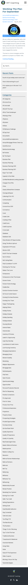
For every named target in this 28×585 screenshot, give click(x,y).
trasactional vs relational (10, 539)
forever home (7, 280)
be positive (6, 152)
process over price (8, 405)
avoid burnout (7, 146)
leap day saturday (8, 341)
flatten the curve (8, 270)
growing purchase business (10, 297)
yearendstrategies (8, 563)
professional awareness (9, 408)
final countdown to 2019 (10, 263)
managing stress (7, 354)
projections (6, 411)
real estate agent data (9, 442)
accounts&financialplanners (10, 15)
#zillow (5, 126)
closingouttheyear (8, 193)
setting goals (6, 505)
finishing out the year (9, 267)
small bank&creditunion (9, 509)
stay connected (7, 512)
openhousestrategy (8, 19)
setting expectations (8, 502)
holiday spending (7, 317)
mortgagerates (7, 368)
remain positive (7, 489)
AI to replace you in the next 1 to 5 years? (12, 86)
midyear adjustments (8, 364)
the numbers (6, 526)
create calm (6, 216)
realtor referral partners (10, 445)
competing (6, 203)
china (4, 186)
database (5, 233)
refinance (5, 475)
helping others (7, 307)
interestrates (6, 331)
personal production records (11, 388)
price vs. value (7, 401)
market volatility (7, 358)
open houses (6, 378)
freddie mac (6, 287)
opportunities (7, 384)
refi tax (5, 468)
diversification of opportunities (11, 240)
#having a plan (7, 115)
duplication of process (9, 247)
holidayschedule (7, 321)
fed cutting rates (7, 260)
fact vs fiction (6, 257)
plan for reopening (8, 391)
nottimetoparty (7, 371)
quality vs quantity (8, 438)
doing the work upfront (10, 243)
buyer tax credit (7, 173)
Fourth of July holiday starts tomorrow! (13, 77)
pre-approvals (7, 398)
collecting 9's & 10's (8, 196)
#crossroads (6, 105)
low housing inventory (9, 347)
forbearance (6, 273)
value (4, 549)
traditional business (8, 536)
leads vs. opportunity (9, 337)
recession (5, 455)
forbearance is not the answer (11, 277)
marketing (6, 361)
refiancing (5, 472)
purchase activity (7, 425)
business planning (8, 163)
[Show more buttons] (24, 36)
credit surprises (7, 226)
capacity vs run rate (8, 176)
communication (7, 200)
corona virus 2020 (8, 206)
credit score (6, 223)
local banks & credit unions (10, 344)
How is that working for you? (11, 81)
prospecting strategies (9, 418)
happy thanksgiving (8, 304)
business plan (6, 159)
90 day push (6, 132)
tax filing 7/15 (7, 519)
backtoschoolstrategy (9, 17)
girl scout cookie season (10, 294)
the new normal (7, 522)
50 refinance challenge (9, 129)
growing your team (8, 300)
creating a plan (7, 220)
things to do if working (10, 529)
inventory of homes (8, 334)
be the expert (7, 156)
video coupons (7, 556)
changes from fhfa (8, 183)
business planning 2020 (9, 166)
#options (5, 119)
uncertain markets (8, 542)
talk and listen (7, 516)
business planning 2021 (9, 169)
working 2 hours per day (10, 559)
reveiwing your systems (9, 492)
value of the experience (9, 553)
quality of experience (9, 435)
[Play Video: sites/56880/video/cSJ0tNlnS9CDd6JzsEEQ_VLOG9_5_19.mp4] (14, 29)
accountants (6, 136)
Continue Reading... (8, 59)
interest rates (7, 327)
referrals (5, 465)
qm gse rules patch (8, 428)
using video (6, 546)
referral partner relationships (11, 458)
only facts (5, 374)
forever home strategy (9, 284)
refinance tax (6, 479)
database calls (7, 236)
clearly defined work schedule (11, 189)
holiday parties (7, 310)
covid (4, 213)
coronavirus (6, 210)
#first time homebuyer (9, 112)
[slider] (14, 36)
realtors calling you (8, 452)
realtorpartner (7, 448)
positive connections (8, 395)
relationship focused (8, 485)
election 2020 (6, 250)
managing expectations (9, 351)
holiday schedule (7, 314)
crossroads (6, 230)
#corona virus (7, 102)
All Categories (6, 99)
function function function (10, 290)
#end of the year (8, 109)
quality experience (8, 432)
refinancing (6, 482)
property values (7, 415)
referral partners (7, 462)
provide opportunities (9, 421)
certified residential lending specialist (13, 179)
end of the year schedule (10, 253)
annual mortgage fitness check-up (13, 142)
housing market (7, 324)
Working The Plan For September (12, 10)
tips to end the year (9, 532)
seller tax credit (7, 499)
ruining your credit (8, 495)
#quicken (5, 122)
